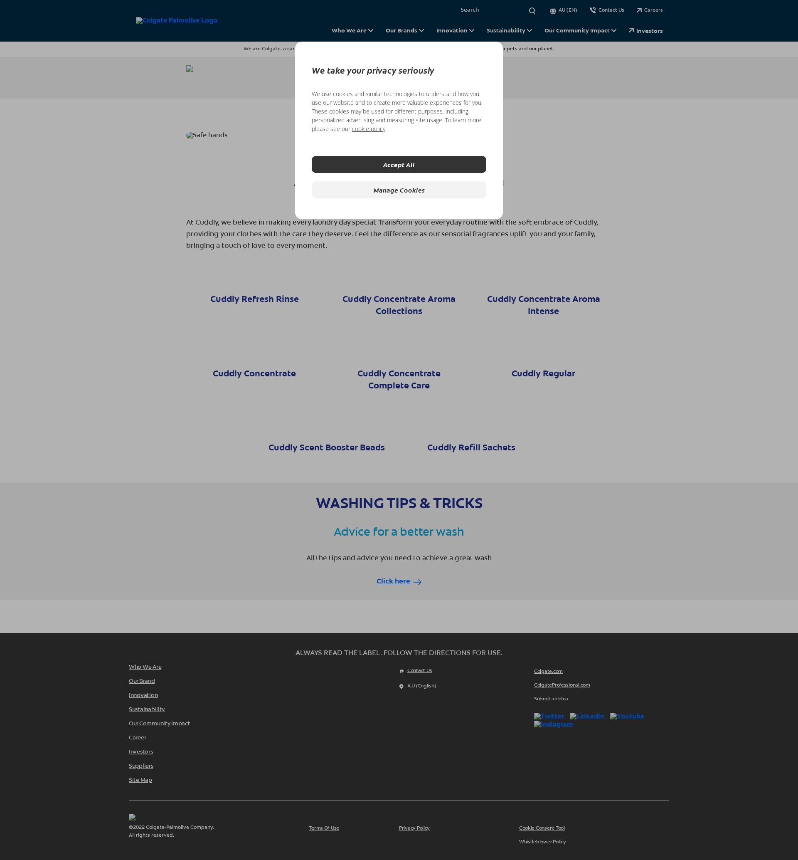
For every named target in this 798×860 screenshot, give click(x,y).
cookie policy (368, 129)
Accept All (399, 164)
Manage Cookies (399, 189)
